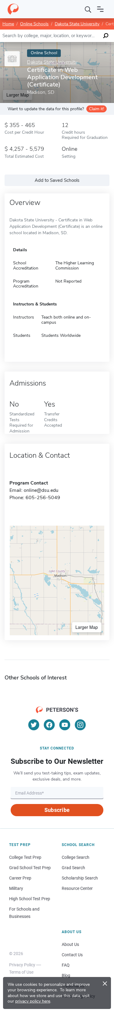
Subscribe (57, 810)
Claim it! (96, 109)
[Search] (88, 9)
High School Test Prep (29, 898)
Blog (66, 975)
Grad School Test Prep (30, 867)
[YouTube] (64, 724)
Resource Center (77, 888)
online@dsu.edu (41, 490)
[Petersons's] (13, 9)
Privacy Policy (22, 964)
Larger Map (86, 627)
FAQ (66, 965)
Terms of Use (21, 972)
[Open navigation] (100, 9)
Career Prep (20, 878)
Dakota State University (77, 24)
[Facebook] (49, 724)
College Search (75, 857)
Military (16, 888)
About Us (70, 944)
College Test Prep (25, 857)
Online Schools (34, 24)
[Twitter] (33, 724)
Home (8, 24)
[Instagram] (80, 724)
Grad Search (73, 867)
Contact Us (72, 954)
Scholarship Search (80, 878)
